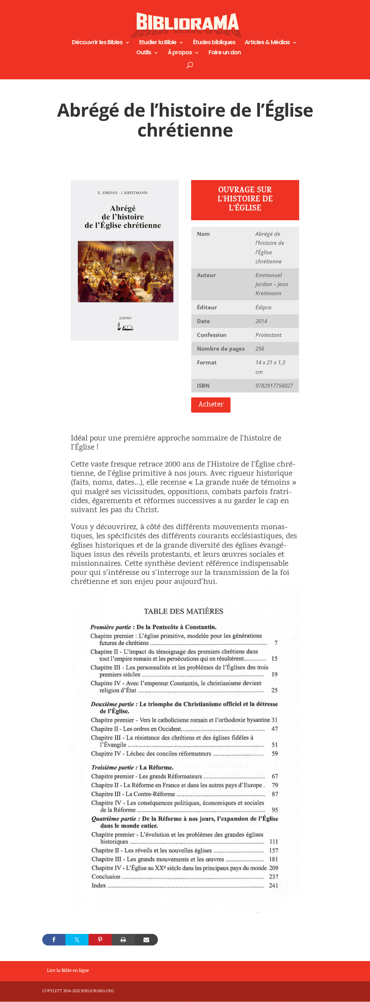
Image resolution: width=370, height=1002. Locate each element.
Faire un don (224, 53)
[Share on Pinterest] (100, 939)
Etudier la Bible (157, 43)
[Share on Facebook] (53, 939)
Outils (143, 53)
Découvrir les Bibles (97, 43)
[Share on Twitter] (77, 939)
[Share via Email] (146, 939)
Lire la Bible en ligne (68, 971)
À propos (180, 53)
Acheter (210, 405)
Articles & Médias (267, 43)
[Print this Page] (123, 939)
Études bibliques (214, 43)
